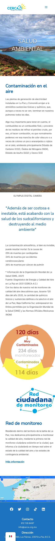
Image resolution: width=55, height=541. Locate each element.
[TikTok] (35, 509)
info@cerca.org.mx (27, 527)
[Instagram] (27, 509)
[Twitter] (19, 509)
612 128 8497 (27, 523)
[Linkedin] (43, 509)
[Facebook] (11, 509)
